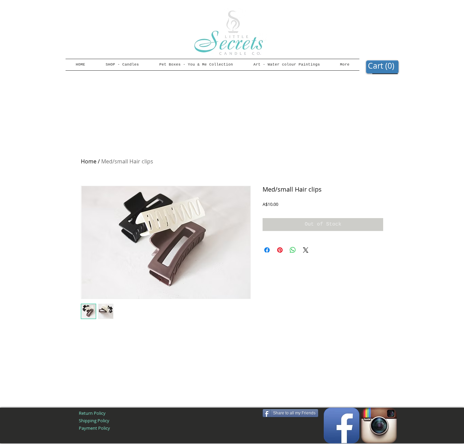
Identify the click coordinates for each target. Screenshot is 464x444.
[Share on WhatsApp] (293, 250)
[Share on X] (306, 250)
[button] (382, 66)
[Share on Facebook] (267, 250)
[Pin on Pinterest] (280, 250)
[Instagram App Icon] (379, 425)
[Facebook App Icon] (341, 425)
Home (88, 161)
